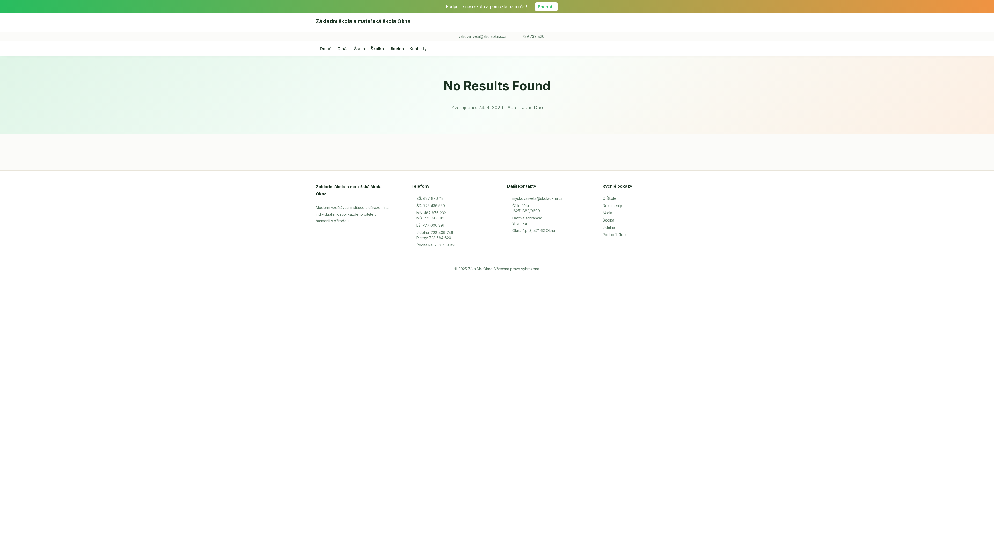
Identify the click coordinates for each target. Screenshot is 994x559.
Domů (326, 48)
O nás (342, 48)
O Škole (609, 198)
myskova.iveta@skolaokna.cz (481, 36)
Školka (377, 48)
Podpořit (546, 6)
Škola (359, 48)
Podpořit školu (615, 234)
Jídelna (397, 48)
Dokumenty (612, 205)
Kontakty (418, 48)
